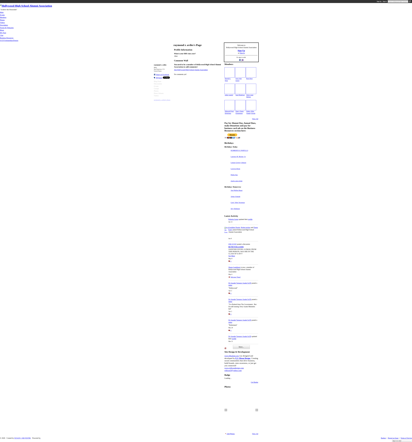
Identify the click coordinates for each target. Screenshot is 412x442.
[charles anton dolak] (227, 184)
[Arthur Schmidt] (227, 199)
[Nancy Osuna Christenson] (240, 105)
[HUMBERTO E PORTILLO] (227, 153)
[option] (241, 410)
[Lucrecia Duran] (227, 172)
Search (410, 1)
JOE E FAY (232, 244)
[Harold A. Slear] (229, 72)
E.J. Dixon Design (242, 358)
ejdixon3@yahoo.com (233, 370)
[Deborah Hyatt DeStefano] (229, 105)
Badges (383, 438)
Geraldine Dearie (234, 227)
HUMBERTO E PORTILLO (239, 150)
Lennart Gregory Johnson (238, 162)
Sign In (385, 1)
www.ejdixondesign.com (234, 368)
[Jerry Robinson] (227, 212)
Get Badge (254, 382)
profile (250, 219)
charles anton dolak (236, 181)
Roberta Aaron (233, 219)
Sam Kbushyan (240, 95)
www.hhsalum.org (231, 356)
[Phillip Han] (227, 178)
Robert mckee (245, 227)
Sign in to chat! (397, 440)
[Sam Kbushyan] (240, 89)
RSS (225, 348)
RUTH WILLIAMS (236, 247)
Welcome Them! (236, 277)
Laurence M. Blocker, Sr (238, 156)
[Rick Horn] (251, 72)
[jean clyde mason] (240, 72)
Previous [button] (226, 410)
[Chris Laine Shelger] (251, 89)
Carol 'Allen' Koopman (238, 202)
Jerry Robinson (235, 209)
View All (255, 119)
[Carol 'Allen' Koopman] (227, 206)
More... (241, 347)
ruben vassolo (229, 95)
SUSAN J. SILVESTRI (22, 438)
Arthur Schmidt (235, 196)
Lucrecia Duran (235, 169)
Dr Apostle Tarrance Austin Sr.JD (239, 283)
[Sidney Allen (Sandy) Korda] (251, 105)
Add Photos (231, 434)
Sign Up (379, 1)
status (230, 285)
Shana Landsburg (234, 267)
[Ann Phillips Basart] (227, 193)
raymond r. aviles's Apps (162, 100)
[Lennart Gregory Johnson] (227, 166)
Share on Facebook (162, 75)
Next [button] (256, 410)
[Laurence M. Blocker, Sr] (227, 160)
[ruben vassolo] (229, 89)
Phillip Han (234, 175)
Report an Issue (393, 438)
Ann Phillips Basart (236, 190)
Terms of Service (406, 438)
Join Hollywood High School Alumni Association (191, 70)
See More (231, 256)
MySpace (159, 78)
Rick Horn (249, 78)
